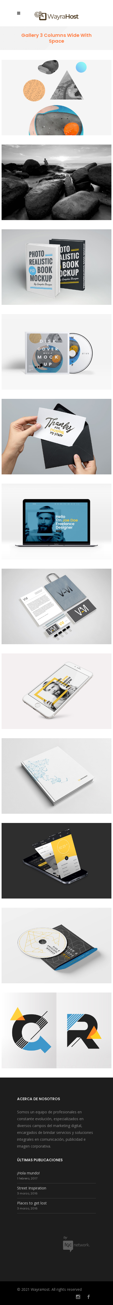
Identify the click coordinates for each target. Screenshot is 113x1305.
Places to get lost (32, 1202)
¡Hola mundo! (28, 1172)
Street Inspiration (31, 1187)
